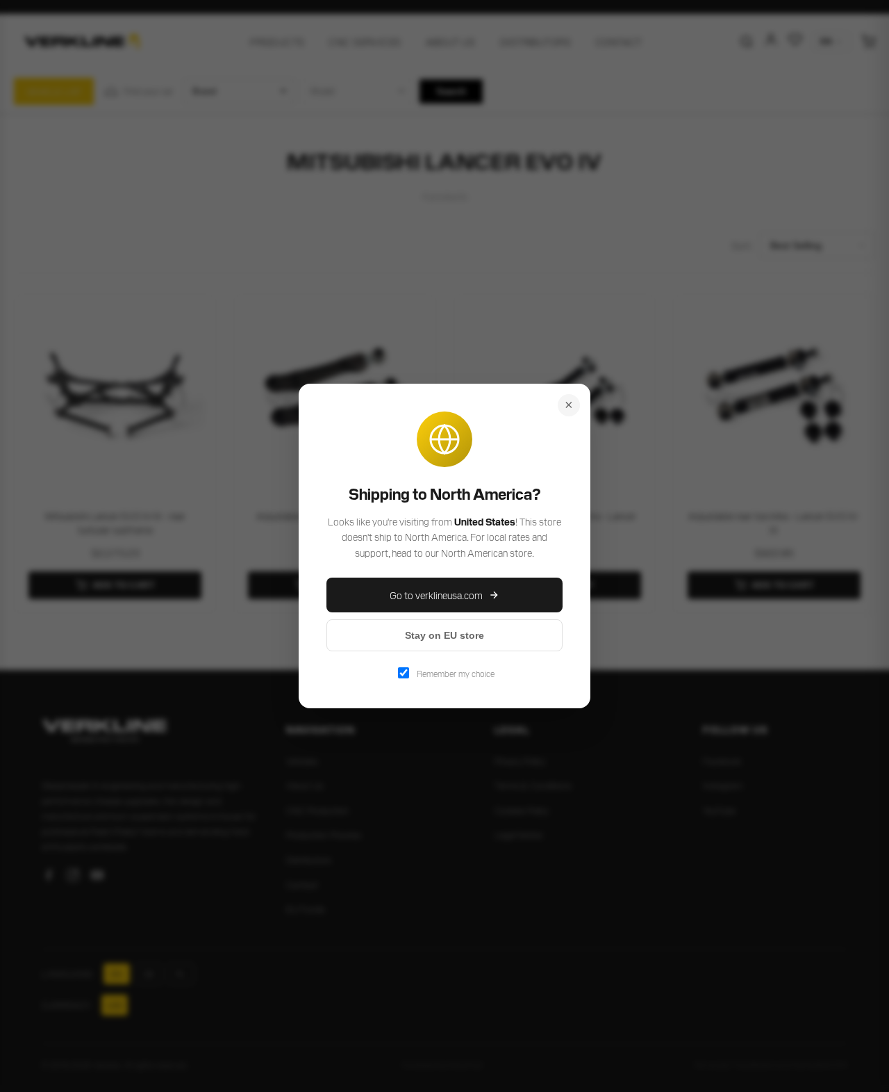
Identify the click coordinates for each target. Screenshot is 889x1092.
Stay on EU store (444, 635)
